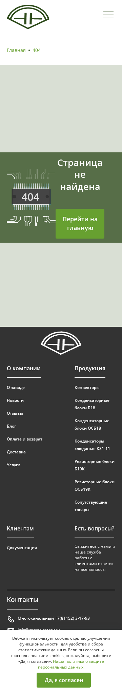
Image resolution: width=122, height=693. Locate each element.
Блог (11, 426)
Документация (22, 547)
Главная (16, 50)
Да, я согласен (64, 680)
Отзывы (15, 413)
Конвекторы (87, 387)
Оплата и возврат (24, 439)
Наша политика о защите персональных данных (71, 664)
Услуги (13, 465)
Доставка (16, 452)
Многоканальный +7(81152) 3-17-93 (54, 618)
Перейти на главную (80, 223)
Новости (15, 400)
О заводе (16, 387)
